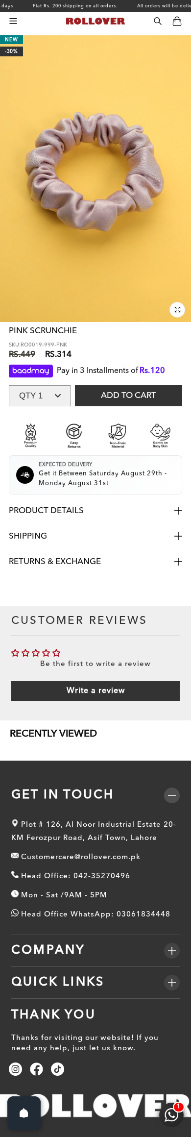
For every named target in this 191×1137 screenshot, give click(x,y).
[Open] (24, 1113)
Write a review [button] (96, 691)
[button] (13, 21)
